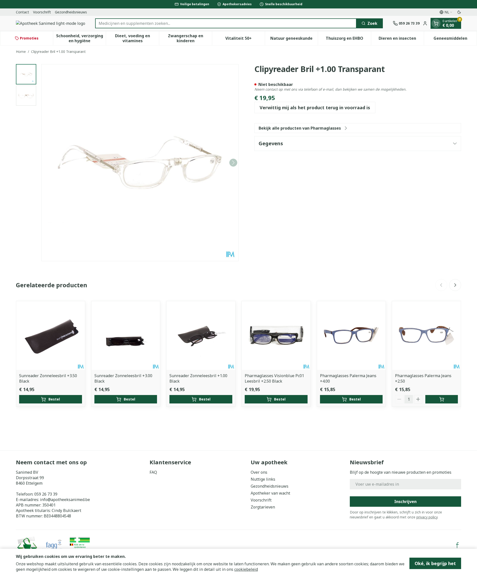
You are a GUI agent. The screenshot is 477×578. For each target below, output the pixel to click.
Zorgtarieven (263, 507)
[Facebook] (457, 545)
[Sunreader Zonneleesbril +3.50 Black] (50, 335)
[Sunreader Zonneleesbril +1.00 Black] (200, 335)
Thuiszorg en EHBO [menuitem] (348, 39)
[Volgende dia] (455, 285)
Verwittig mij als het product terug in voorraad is (315, 107)
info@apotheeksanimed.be (65, 499)
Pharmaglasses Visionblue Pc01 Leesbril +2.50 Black (274, 378)
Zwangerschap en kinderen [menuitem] (190, 38)
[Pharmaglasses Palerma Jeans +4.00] (351, 335)
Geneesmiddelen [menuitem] (455, 39)
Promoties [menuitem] (29, 38)
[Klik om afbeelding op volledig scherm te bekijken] (139, 162)
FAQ (153, 472)
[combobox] (226, 23)
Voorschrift (42, 12)
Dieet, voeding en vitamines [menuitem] (137, 38)
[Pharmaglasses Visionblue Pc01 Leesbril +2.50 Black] (276, 335)
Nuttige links (263, 479)
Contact (22, 12)
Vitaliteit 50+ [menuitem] (245, 39)
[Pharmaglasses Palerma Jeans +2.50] (426, 335)
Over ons (259, 472)
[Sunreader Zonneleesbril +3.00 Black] (125, 335)
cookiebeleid (246, 569)
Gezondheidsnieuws (71, 12)
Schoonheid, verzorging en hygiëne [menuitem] (81, 38)
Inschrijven (405, 501)
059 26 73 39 (45, 494)
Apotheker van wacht (270, 493)
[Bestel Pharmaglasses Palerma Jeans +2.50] (441, 399)
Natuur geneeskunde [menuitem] (294, 39)
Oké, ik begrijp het (435, 563)
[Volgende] (233, 163)
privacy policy (426, 517)
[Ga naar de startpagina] (50, 23)
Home (21, 51)
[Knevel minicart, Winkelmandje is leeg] (436, 23)
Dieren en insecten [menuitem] (401, 39)
